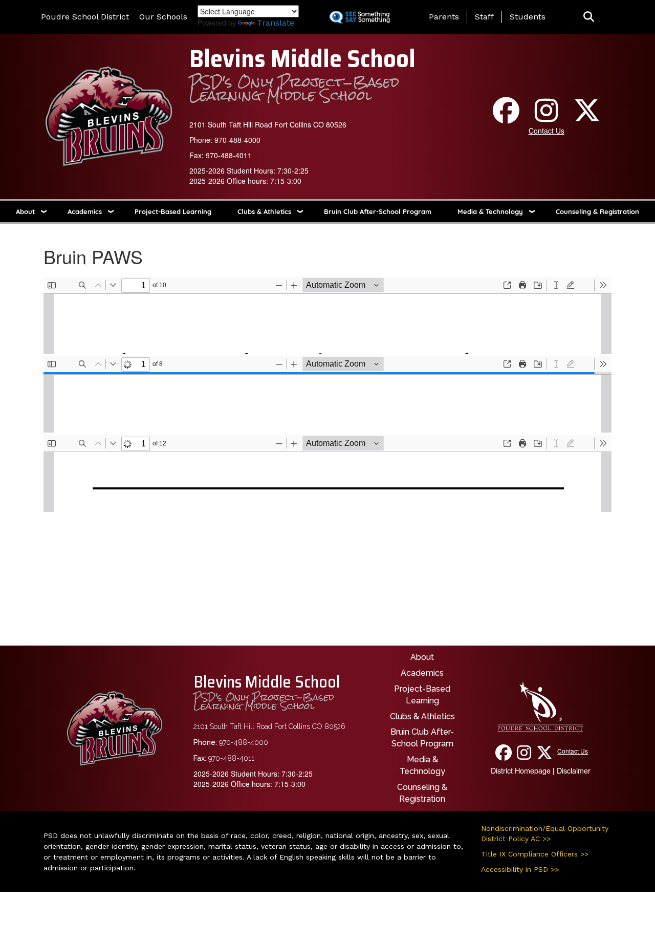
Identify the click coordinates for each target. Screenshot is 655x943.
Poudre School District (85, 17)
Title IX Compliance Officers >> (534, 854)
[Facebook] (506, 117)
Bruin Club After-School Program (377, 211)
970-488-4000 (237, 140)
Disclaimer (574, 770)
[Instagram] (546, 117)
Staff (484, 17)
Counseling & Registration (597, 211)
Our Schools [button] (163, 17)
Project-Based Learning (173, 211)
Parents (444, 17)
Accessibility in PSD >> (520, 869)
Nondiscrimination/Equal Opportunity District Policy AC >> (544, 833)
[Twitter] (587, 117)
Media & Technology (490, 211)
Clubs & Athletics (264, 211)
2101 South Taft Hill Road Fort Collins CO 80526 (267, 124)
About (25, 211)
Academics (85, 211)
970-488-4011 (229, 155)
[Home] (109, 115)
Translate (275, 23)
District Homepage (521, 770)
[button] (588, 17)
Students (527, 17)
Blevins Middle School (302, 58)
